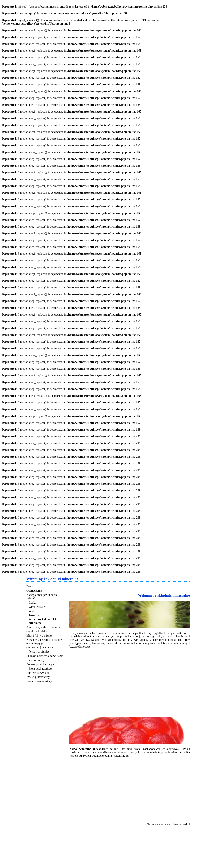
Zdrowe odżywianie (38, 672)
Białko (32, 602)
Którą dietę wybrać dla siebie (43, 627)
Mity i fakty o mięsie (39, 635)
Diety (29, 586)
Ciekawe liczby (35, 660)
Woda (32, 611)
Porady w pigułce (39, 651)
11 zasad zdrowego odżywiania (44, 655)
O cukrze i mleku (36, 631)
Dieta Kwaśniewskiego (39, 681)
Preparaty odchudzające (40, 664)
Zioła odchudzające (40, 668)
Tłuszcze (34, 615)
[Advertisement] (118, 586)
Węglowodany (37, 606)
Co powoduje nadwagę (39, 647)
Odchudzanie (34, 590)
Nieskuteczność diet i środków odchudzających (44, 641)
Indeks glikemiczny (38, 677)
